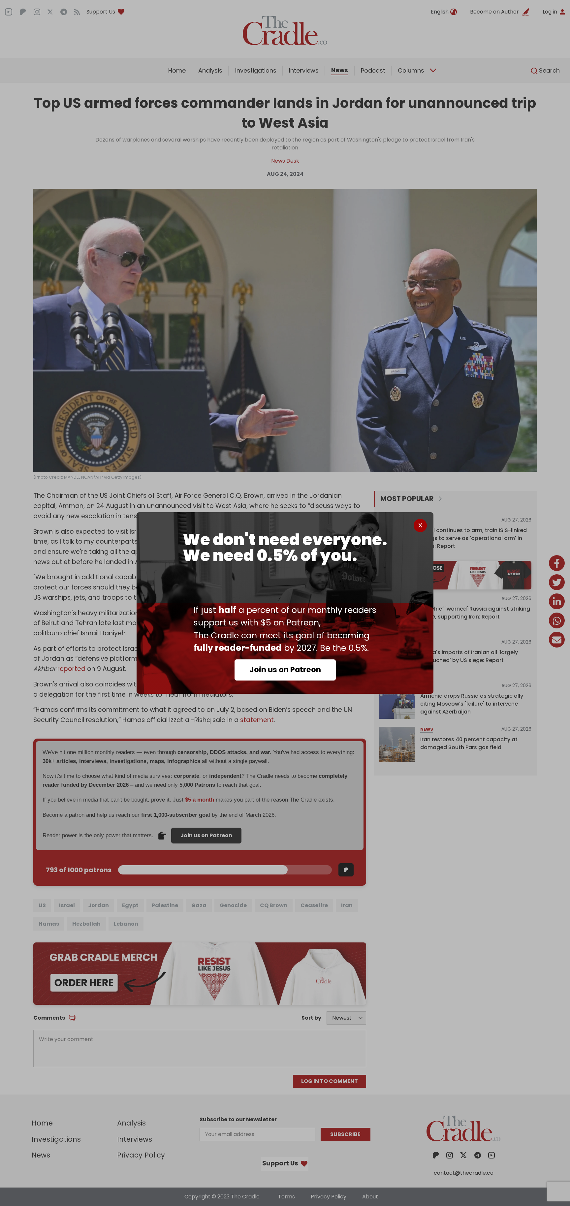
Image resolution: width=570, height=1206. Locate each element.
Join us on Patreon (285, 669)
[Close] (420, 525)
